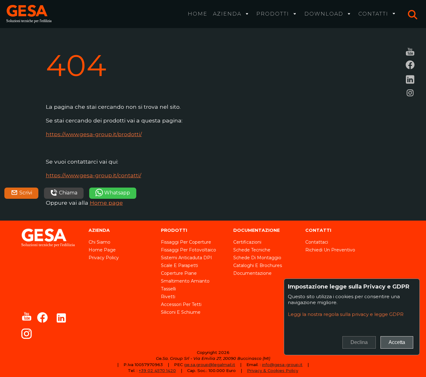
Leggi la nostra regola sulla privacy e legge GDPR (346, 314)
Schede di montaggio (257, 257)
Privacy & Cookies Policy (272, 370)
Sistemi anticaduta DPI (186, 257)
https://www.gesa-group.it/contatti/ (93, 175)
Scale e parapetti (179, 265)
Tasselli (168, 289)
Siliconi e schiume (181, 312)
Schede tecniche (251, 250)
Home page (106, 202)
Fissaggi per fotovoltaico (188, 250)
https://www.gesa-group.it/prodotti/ (94, 134)
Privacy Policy (104, 257)
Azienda (227, 14)
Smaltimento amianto (185, 281)
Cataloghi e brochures (257, 265)
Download (323, 14)
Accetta (397, 342)
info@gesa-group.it (282, 364)
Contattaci (316, 242)
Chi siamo (99, 242)
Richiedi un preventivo (330, 250)
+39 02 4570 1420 (157, 370)
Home (197, 14)
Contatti (373, 14)
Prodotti (272, 14)
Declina (359, 342)
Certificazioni (247, 242)
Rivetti (168, 296)
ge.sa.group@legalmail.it (209, 364)
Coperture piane (179, 273)
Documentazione (252, 273)
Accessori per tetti (181, 304)
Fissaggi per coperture (186, 242)
